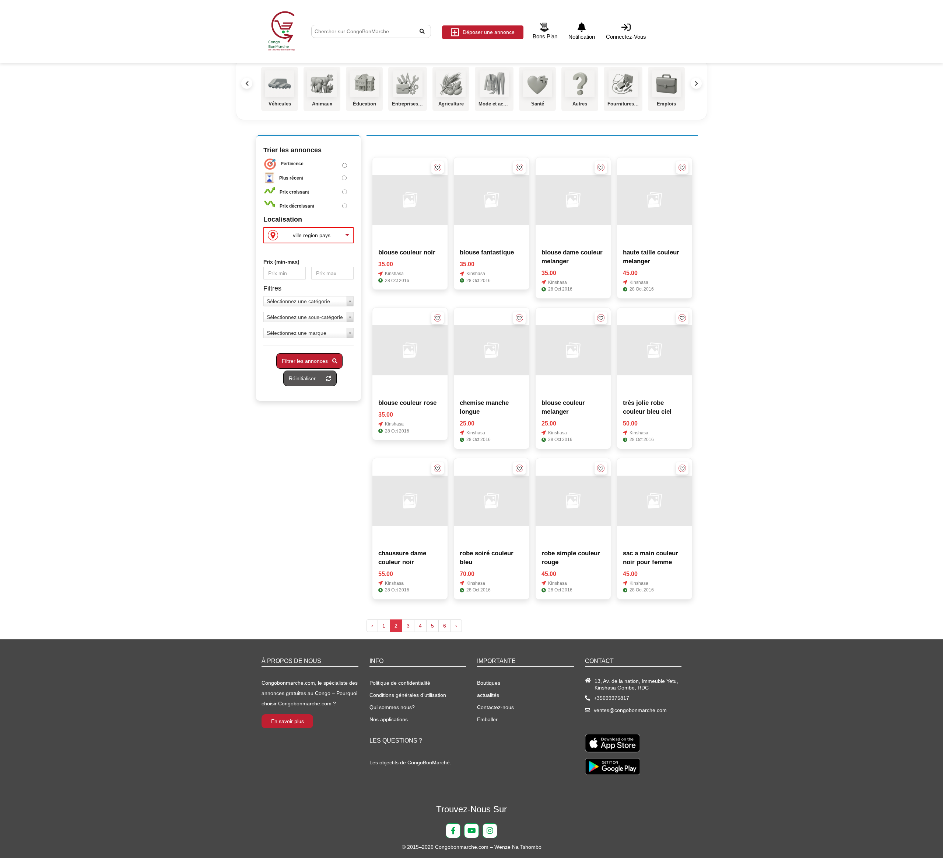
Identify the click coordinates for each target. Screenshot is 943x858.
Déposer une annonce (489, 32)
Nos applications (388, 719)
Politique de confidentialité (399, 683)
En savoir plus (287, 721)
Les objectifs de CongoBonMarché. (410, 762)
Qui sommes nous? (392, 707)
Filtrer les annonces (307, 361)
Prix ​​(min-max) (281, 262)
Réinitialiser (307, 378)
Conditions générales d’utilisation (407, 695)
